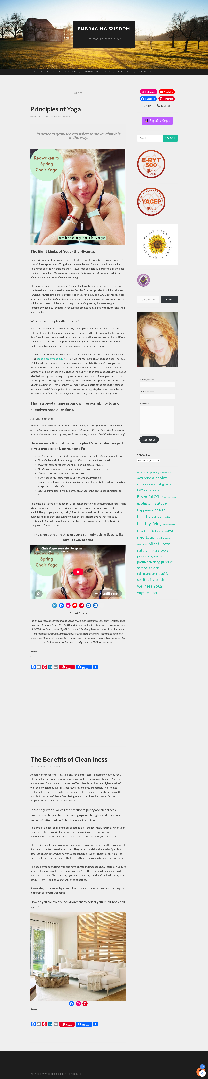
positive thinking (148, 562)
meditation (146, 537)
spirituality (145, 579)
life (151, 530)
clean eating (156, 484)
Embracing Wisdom (104, 28)
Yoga (59, 72)
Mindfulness (159, 543)
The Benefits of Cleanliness (68, 759)
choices (142, 484)
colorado (170, 484)
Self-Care (151, 568)
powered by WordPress (44, 1074)
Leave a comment (61, 116)
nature (154, 550)
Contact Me (145, 72)
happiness (145, 510)
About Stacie (124, 72)
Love (169, 530)
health (160, 509)
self (140, 568)
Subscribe (169, 299)
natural (142, 550)
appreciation (166, 473)
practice (167, 562)
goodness (143, 503)
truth (160, 579)
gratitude (159, 503)
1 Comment (55, 766)
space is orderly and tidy (50, 358)
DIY (140, 490)
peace (164, 550)
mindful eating (163, 538)
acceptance (141, 473)
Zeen (81, 1074)
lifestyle (159, 531)
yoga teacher (147, 592)
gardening (172, 497)
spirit (164, 573)
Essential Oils (90, 72)
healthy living (149, 523)
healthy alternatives (161, 517)
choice (161, 477)
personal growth (149, 556)
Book (108, 72)
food (164, 497)
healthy (143, 516)
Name (146, 379)
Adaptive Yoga (42, 72)
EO (158, 491)
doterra (150, 490)
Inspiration (142, 531)
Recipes (72, 72)
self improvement (148, 573)
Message (144, 403)
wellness (144, 585)
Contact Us (149, 439)
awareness (145, 478)
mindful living (142, 545)
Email (146, 391)
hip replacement (169, 524)
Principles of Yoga (55, 109)
